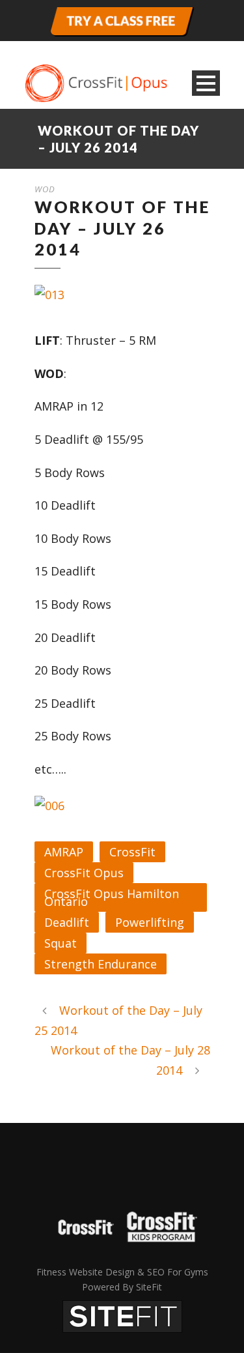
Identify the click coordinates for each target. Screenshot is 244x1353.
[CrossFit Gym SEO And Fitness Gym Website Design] (122, 1315)
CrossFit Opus (84, 872)
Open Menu (206, 83)
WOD (44, 189)
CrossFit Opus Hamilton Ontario (111, 897)
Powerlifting (149, 922)
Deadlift (66, 922)
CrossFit (132, 852)
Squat (60, 943)
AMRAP (63, 852)
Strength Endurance (100, 964)
